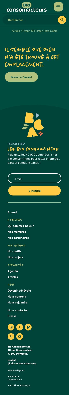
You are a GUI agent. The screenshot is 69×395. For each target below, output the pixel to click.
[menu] (58, 6)
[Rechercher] (62, 20)
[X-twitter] (28, 327)
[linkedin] (11, 336)
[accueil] (27, 7)
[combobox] (31, 20)
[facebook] (19, 327)
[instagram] (11, 327)
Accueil (16, 31)
